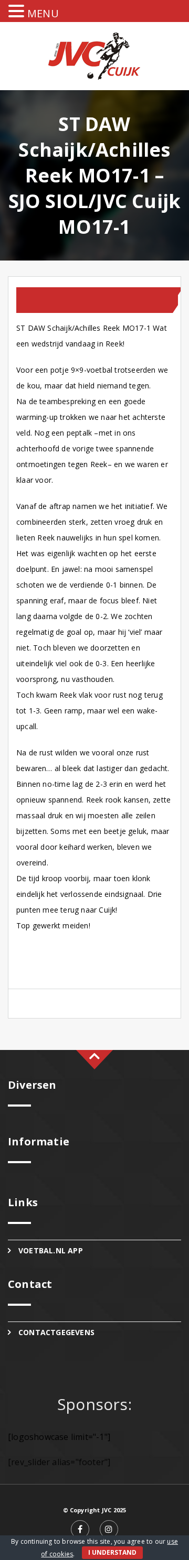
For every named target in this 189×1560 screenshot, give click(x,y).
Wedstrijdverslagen (65, 305)
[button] (17, 11)
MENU (43, 13)
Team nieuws (59, 295)
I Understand (112, 1552)
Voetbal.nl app (50, 1250)
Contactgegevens (56, 1332)
